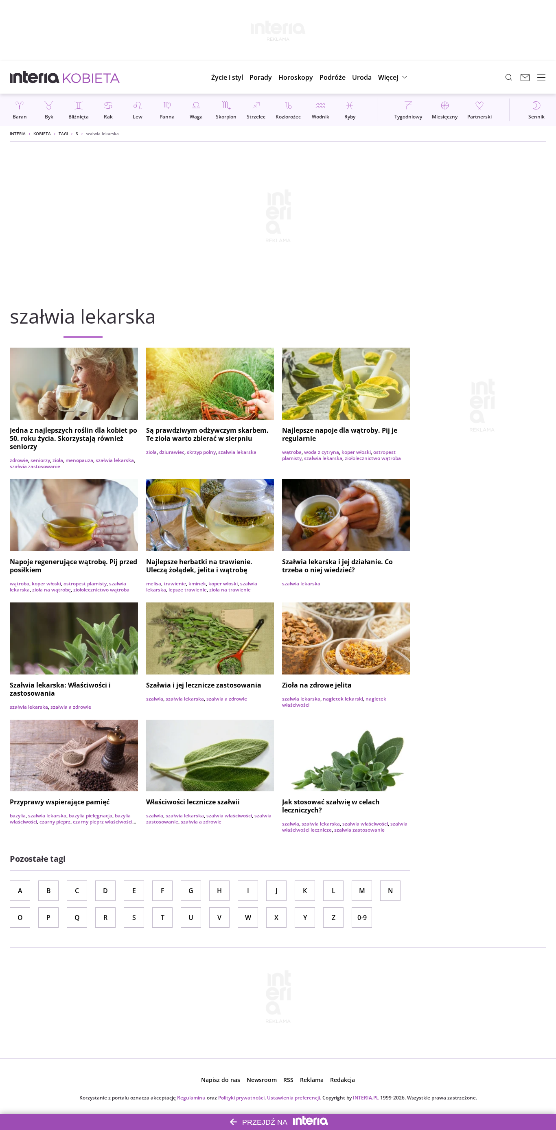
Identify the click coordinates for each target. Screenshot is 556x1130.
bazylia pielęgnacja (90, 815)
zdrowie (19, 460)
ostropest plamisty (85, 583)
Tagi (63, 133)
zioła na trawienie (230, 589)
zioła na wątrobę (51, 589)
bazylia (18, 815)
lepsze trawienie (188, 589)
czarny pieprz (54, 821)
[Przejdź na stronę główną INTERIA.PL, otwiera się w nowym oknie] (35, 77)
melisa (153, 583)
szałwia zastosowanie (35, 466)
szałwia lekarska (115, 460)
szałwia (154, 698)
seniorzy (40, 460)
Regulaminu (191, 1097)
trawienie (175, 583)
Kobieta (42, 133)
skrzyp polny (201, 452)
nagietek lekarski (343, 698)
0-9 (362, 917)
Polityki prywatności (241, 1097)
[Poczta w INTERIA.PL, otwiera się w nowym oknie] (525, 77)
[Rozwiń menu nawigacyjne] (541, 77)
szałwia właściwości (229, 815)
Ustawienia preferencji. (294, 1098)
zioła (58, 460)
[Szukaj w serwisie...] (509, 77)
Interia (18, 133)
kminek (197, 583)
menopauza (79, 460)
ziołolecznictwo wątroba (373, 458)
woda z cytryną (321, 452)
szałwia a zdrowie (70, 706)
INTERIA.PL (366, 1097)
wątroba (292, 452)
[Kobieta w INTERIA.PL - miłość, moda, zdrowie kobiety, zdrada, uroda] (91, 77)
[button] (295, 77)
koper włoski (356, 452)
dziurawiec (171, 452)
